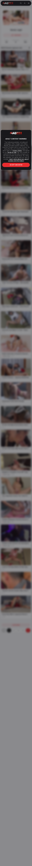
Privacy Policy (17, 150)
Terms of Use (11, 152)
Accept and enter (16, 165)
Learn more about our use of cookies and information (18, 160)
